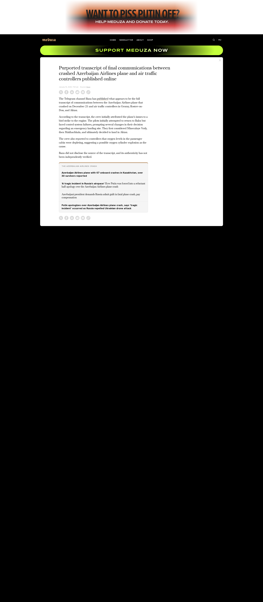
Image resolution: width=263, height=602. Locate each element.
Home (113, 40)
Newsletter (126, 40)
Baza (88, 87)
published (102, 99)
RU (219, 40)
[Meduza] (49, 40)
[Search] (214, 40)
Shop (150, 40)
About (140, 40)
